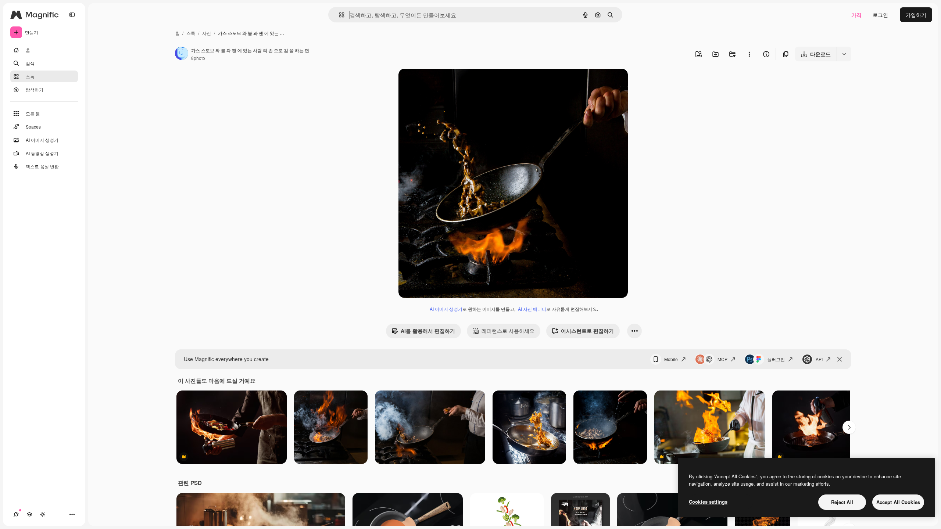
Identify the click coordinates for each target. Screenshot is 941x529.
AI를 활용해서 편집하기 (428, 330)
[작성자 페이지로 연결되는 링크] (181, 54)
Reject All (842, 502)
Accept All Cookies (898, 502)
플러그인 (776, 359)
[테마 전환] (43, 514)
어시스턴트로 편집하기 (587, 330)
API (819, 359)
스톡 (190, 33)
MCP (722, 359)
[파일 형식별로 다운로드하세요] (844, 54)
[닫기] (839, 359)
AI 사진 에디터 (532, 309)
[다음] (849, 427)
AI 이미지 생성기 (446, 309)
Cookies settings (708, 501)
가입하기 (916, 14)
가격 (856, 14)
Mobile (671, 359)
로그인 (880, 14)
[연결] (16, 514)
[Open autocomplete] (339, 15)
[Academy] (29, 514)
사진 (206, 33)
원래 (440, 83)
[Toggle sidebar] (72, 15)
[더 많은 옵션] (749, 54)
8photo (198, 58)
